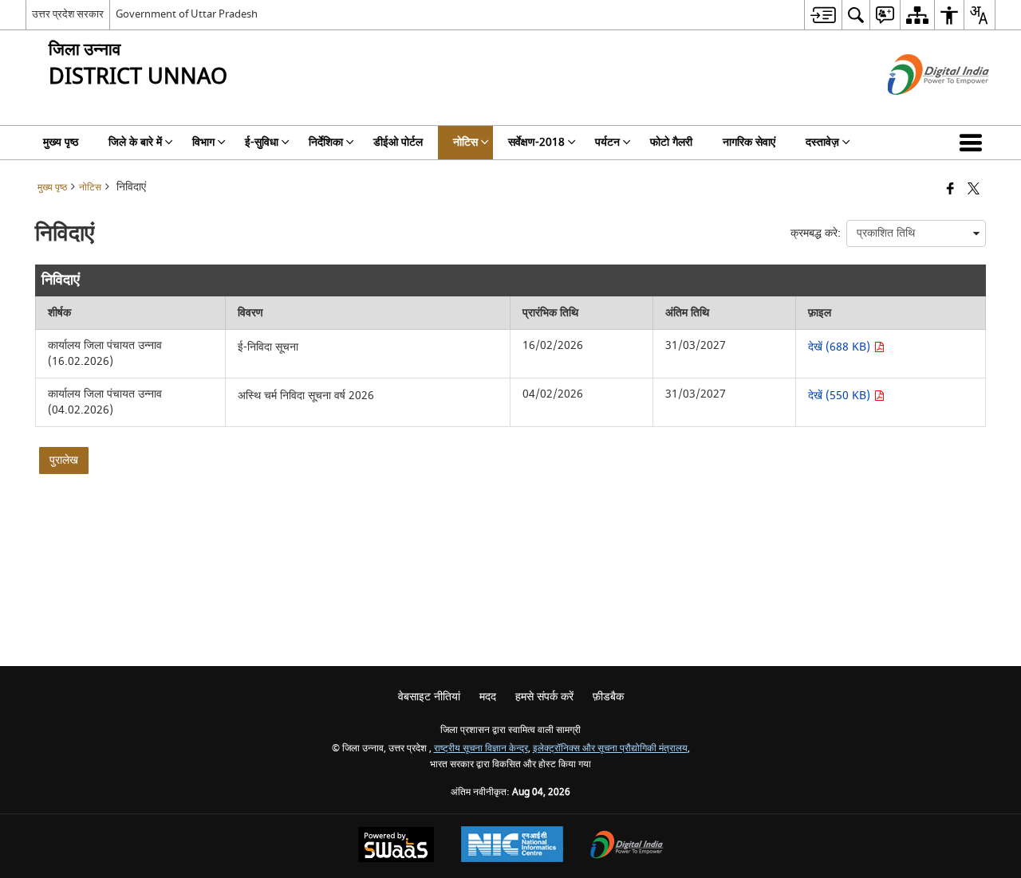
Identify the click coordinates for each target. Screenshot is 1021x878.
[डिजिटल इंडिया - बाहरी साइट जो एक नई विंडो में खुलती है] (918, 108)
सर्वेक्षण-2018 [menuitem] (536, 142)
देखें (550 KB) (840, 395)
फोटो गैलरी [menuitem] (671, 142)
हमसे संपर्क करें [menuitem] (544, 696)
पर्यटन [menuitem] (607, 142)
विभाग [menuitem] (203, 142)
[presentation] (916, 233)
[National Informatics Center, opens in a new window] (512, 846)
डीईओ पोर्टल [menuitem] (398, 142)
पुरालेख (63, 460)
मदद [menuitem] (487, 696)
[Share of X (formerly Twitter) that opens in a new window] (974, 190)
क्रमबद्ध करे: (815, 233)
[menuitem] (823, 14)
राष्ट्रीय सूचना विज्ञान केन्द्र (481, 748)
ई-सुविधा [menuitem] (261, 142)
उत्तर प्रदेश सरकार (68, 14)
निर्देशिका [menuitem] (326, 142)
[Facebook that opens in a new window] (950, 190)
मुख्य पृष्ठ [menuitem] (60, 142)
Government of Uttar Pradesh (187, 14)
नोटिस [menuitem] (465, 142)
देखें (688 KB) (840, 347)
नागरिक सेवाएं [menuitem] (749, 142)
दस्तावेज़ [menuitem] (822, 142)
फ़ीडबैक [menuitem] (608, 696)
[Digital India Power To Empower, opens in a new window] (627, 846)
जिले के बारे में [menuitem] (135, 142)
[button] (974, 142)
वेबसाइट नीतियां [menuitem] (429, 696)
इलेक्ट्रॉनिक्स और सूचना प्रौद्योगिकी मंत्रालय (610, 748)
